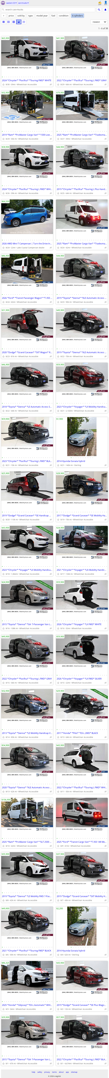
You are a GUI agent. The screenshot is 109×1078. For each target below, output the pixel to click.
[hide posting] (50, 84)
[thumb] (8, 22)
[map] (23, 22)
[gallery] (18, 22)
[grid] (13, 22)
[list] (3, 22)
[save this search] (105, 9)
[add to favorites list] (3, 84)
